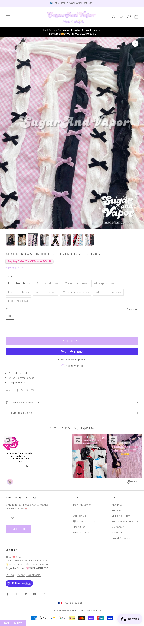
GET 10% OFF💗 (72, 337)
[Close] (99, 277)
